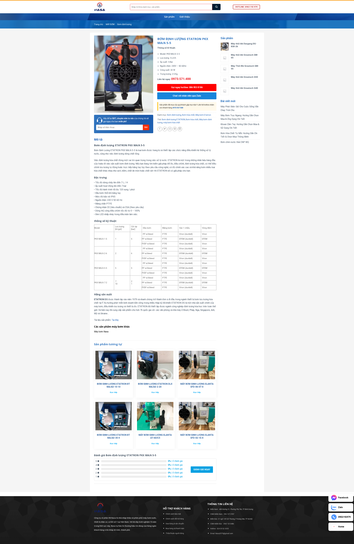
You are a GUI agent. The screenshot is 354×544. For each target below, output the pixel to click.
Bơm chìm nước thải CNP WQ (235, 142)
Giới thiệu (184, 16)
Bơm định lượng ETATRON (173, 119)
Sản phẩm (169, 16)
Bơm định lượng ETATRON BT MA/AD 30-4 (113, 436)
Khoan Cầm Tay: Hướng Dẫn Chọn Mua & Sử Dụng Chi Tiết (240, 126)
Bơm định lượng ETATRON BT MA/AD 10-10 (113, 385)
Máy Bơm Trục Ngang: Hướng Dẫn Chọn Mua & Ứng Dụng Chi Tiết (240, 117)
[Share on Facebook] (160, 129)
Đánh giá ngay (201, 469)
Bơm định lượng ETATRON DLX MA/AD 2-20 (155, 385)
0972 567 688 (178, 108)
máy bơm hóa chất (171, 122)
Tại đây (115, 320)
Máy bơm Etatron (203, 115)
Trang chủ (98, 24)
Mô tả (98, 139)
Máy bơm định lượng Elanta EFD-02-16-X (197, 436)
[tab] (98, 139)
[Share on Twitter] (164, 129)
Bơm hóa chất (188, 115)
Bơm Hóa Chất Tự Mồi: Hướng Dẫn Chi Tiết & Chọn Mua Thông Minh (239, 135)
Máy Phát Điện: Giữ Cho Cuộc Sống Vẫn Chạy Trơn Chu (239, 108)
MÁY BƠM (110, 24)
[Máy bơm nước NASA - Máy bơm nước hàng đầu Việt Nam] (110, 7)
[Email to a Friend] (169, 129)
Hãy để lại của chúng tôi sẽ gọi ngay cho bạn (126, 120)
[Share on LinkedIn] (180, 129)
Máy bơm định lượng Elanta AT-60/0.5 (155, 436)
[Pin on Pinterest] (174, 129)
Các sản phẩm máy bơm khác (112, 326)
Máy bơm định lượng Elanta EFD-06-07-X (197, 385)
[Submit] (216, 7)
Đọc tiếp (113, 392)
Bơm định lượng (124, 24)
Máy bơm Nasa (101, 331)
